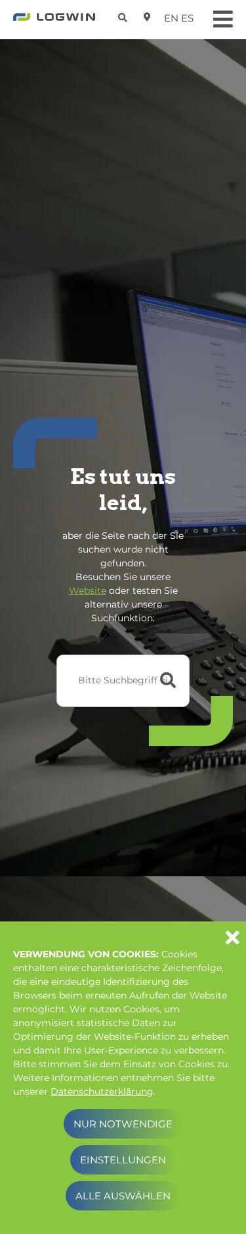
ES (187, 18)
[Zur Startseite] (54, 21)
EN (171, 18)
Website (87, 590)
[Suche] (124, 15)
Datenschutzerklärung (102, 1091)
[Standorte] (147, 17)
